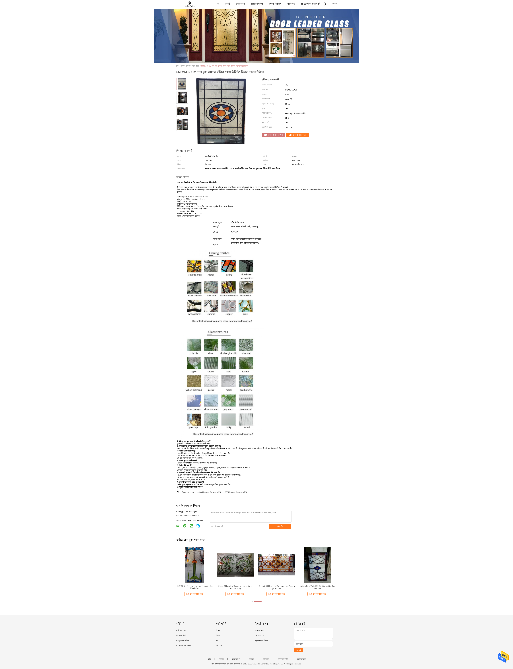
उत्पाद (221, 659)
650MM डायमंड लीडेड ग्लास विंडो (209, 492)
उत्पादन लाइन (259, 630)
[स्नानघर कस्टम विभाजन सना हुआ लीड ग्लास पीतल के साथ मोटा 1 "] (276, 564)
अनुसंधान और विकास (261, 640)
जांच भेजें (280, 526)
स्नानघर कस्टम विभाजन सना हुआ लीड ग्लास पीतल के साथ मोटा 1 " (277, 587)
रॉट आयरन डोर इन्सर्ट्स (183, 646)
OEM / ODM (260, 635)
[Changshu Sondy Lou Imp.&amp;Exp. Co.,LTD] (189, 4)
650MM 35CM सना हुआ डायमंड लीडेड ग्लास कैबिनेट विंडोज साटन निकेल (224, 66)
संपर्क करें (291, 4)
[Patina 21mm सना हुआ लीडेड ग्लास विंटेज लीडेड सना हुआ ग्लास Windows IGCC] (235, 564)
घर (218, 4)
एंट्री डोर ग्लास (181, 630)
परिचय (218, 630)
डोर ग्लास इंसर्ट (181, 635)
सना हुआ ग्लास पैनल (182, 640)
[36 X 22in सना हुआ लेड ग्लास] (194, 564)
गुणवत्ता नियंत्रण (275, 4)
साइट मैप (266, 659)
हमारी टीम (219, 646)
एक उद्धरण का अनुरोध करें (310, 4)
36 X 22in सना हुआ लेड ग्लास (195, 586)
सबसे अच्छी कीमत (275, 135)
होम (209, 659)
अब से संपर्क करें (299, 135)
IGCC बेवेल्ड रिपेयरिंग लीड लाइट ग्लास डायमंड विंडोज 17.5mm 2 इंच (318, 587)
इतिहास (218, 635)
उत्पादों (227, 4)
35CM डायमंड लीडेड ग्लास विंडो (236, 492)
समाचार (251, 659)
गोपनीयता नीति (283, 659)
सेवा (217, 640)
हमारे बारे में (240, 4)
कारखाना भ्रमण (257, 4)
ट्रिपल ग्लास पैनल (188, 492)
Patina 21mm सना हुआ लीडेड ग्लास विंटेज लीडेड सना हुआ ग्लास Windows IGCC (235, 587)
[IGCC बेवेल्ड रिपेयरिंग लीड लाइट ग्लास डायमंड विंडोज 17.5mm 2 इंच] (317, 564)
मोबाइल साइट (301, 659)
